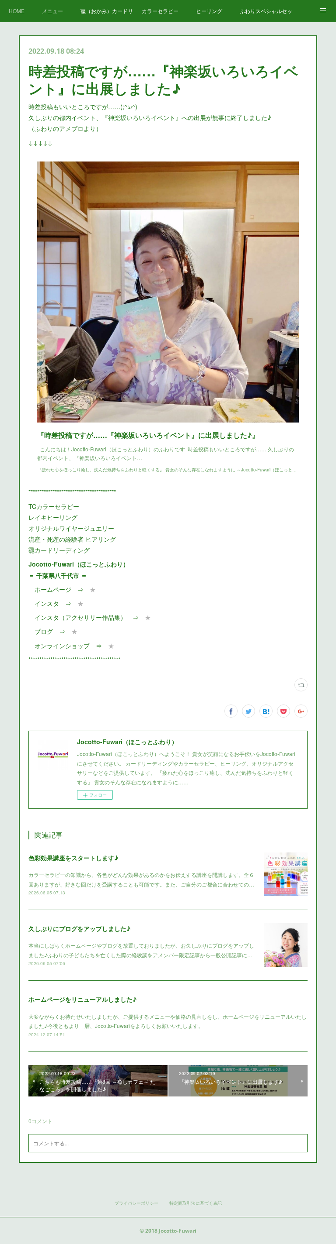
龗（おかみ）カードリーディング (106, 10)
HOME (16, 10)
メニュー (52, 10)
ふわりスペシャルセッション (266, 10)
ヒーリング (209, 10)
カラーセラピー (160, 10)
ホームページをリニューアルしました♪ (82, 999)
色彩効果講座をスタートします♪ (73, 857)
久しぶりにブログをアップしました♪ (79, 928)
